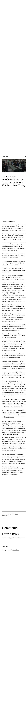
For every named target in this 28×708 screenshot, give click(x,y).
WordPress (16, 550)
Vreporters (5, 156)
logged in (11, 538)
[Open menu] (25, 156)
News (16, 514)
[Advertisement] (14, 14)
